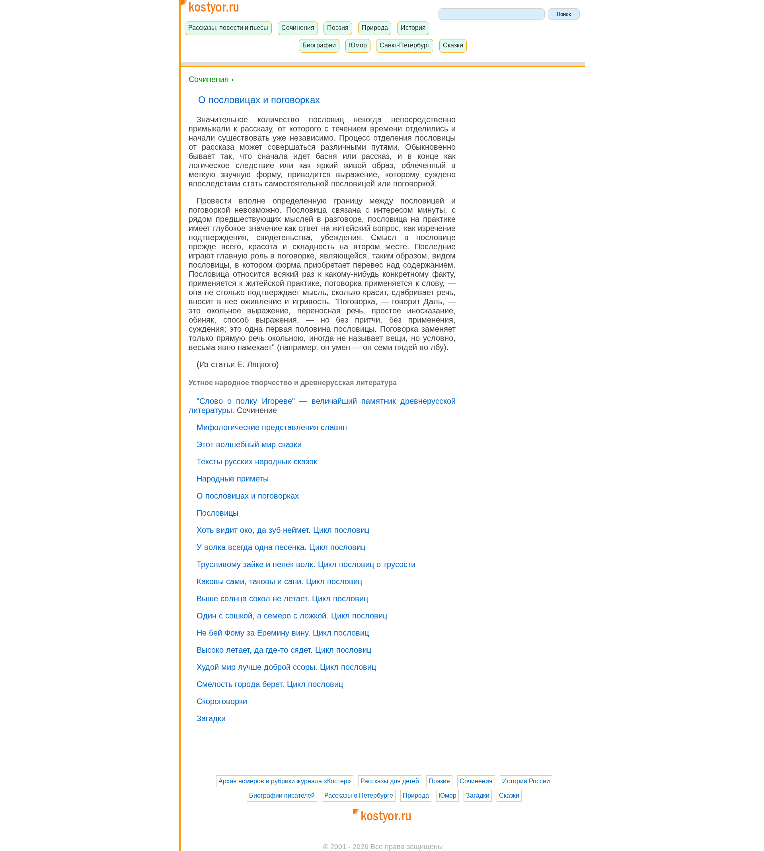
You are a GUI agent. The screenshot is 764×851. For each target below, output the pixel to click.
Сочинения (297, 27)
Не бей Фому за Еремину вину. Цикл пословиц (283, 632)
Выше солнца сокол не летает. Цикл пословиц (282, 598)
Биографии (319, 45)
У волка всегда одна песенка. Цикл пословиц (281, 547)
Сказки (453, 45)
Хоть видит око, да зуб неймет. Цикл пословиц (283, 530)
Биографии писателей (282, 795)
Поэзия (338, 27)
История (413, 27)
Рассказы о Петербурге (358, 795)
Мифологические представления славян (272, 427)
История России (526, 781)
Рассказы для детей (390, 781)
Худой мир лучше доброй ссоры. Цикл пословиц (286, 667)
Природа (375, 27)
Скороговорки (222, 701)
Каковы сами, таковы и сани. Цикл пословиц (279, 581)
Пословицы (217, 513)
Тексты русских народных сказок (257, 461)
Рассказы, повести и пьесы (228, 27)
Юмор (358, 45)
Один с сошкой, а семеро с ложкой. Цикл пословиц (292, 615)
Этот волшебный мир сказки (249, 444)
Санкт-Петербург (405, 45)
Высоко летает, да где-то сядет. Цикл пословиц (284, 650)
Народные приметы (233, 478)
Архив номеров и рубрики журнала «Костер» (284, 781)
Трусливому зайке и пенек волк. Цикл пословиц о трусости (306, 564)
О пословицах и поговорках (248, 495)
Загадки (211, 718)
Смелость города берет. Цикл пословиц (270, 684)
